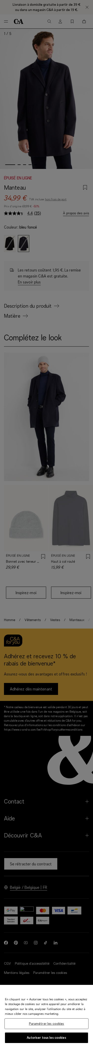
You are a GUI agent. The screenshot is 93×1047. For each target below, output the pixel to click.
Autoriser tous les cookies (46, 1038)
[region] (46, 1016)
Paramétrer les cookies (46, 1024)
